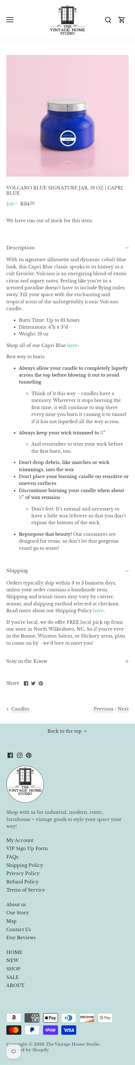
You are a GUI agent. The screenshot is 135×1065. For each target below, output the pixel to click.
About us (16, 904)
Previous (103, 709)
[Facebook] (10, 755)
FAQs (12, 857)
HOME (14, 952)
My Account (20, 840)
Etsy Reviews (20, 937)
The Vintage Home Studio (73, 1044)
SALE (12, 977)
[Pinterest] (28, 755)
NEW (12, 960)
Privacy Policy (23, 873)
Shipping (17, 571)
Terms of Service (25, 890)
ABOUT (15, 985)
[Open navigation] (10, 19)
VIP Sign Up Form (27, 848)
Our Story (17, 913)
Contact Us (18, 929)
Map (11, 921)
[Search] (108, 19)
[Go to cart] (122, 19)
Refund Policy (22, 882)
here (72, 345)
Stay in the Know (26, 661)
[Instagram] (19, 755)
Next (123, 709)
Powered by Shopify (27, 1050)
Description (20, 248)
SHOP (13, 969)
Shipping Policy (24, 865)
